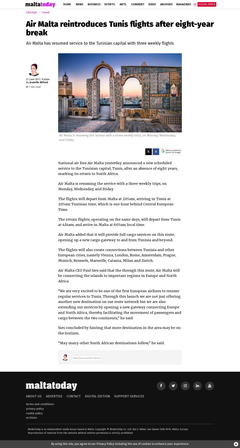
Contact (74, 396)
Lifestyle (31, 12)
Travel (45, 12)
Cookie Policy (34, 413)
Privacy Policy (35, 408)
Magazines (183, 4)
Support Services (129, 396)
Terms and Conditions (40, 404)
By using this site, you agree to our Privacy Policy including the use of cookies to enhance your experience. (120, 444)
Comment (137, 4)
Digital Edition (97, 396)
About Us (34, 396)
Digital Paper (207, 4)
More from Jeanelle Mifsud (86, 358)
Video (152, 4)
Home (67, 4)
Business (94, 4)
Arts (123, 4)
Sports (109, 4)
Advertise (54, 396)
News (79, 4)
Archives (166, 4)
